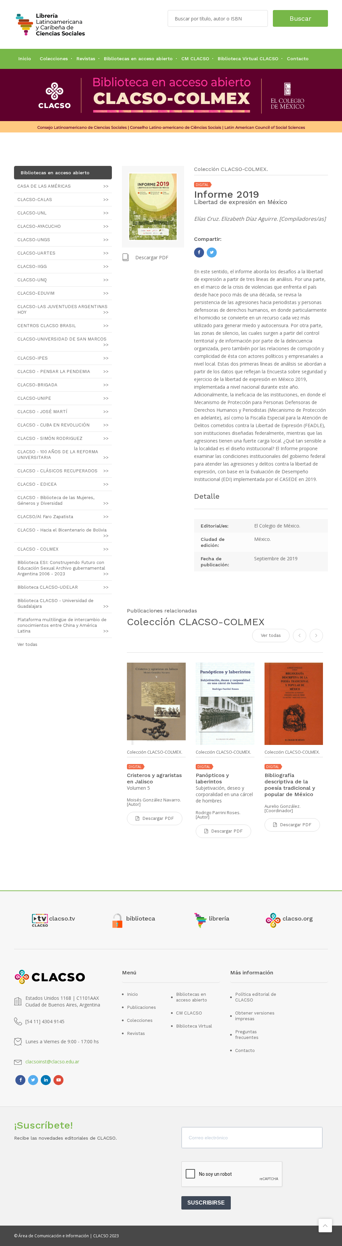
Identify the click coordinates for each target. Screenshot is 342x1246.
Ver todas (271, 635)
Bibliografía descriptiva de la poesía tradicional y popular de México (290, 784)
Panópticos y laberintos (212, 778)
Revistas (85, 58)
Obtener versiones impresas (255, 1016)
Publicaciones (141, 1007)
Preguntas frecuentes (247, 1034)
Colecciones (54, 58)
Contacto (298, 58)
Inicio (24, 58)
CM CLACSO (195, 58)
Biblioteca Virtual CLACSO (248, 58)
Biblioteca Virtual (194, 1026)
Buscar (300, 18)
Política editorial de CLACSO (255, 997)
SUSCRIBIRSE (206, 1203)
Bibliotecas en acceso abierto (138, 58)
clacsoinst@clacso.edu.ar (52, 1061)
